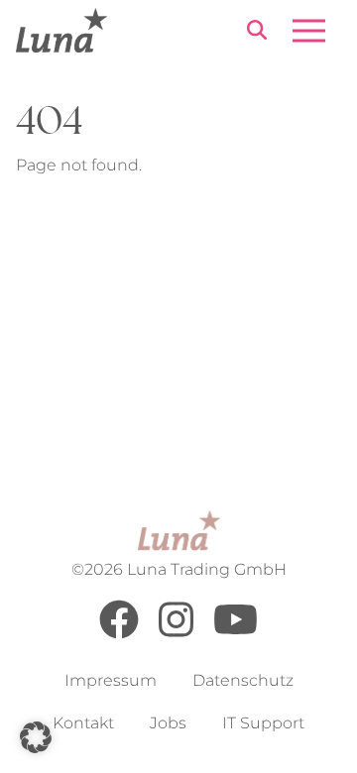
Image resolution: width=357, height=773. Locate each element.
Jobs (168, 723)
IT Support (263, 723)
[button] (35, 737)
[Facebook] (119, 633)
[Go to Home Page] (61, 30)
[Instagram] (176, 633)
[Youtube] (235, 633)
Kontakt (83, 723)
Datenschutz (243, 680)
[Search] (257, 33)
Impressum (110, 680)
